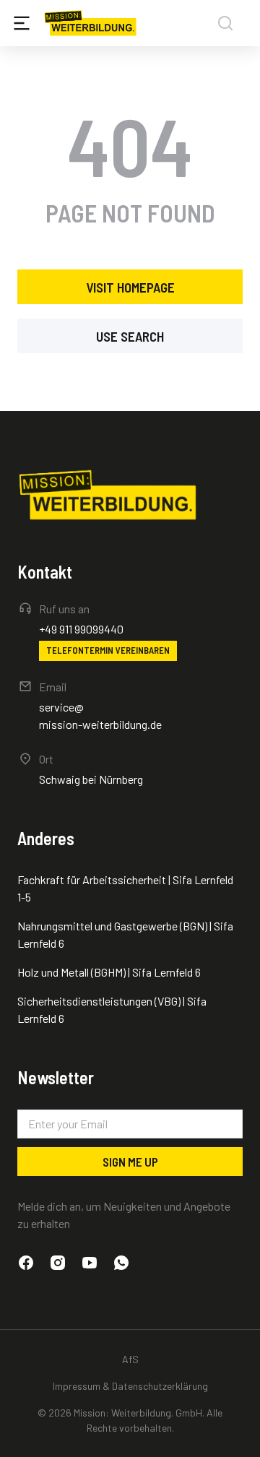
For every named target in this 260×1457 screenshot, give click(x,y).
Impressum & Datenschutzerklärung (130, 1386)
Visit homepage (130, 287)
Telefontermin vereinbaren (108, 650)
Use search (130, 336)
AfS (130, 1359)
